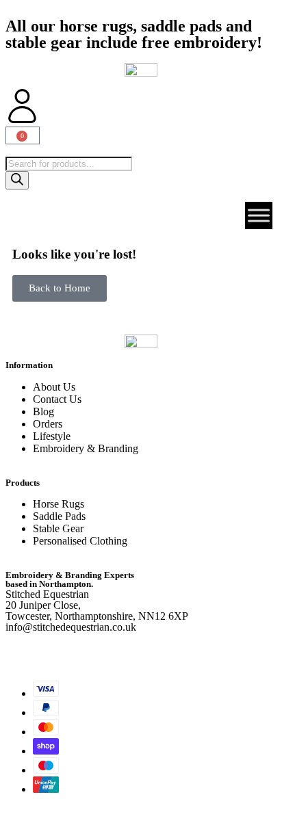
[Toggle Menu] (259, 215)
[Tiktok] (96, 650)
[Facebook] (22, 650)
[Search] (17, 180)
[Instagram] (59, 650)
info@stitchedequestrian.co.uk (70, 627)
